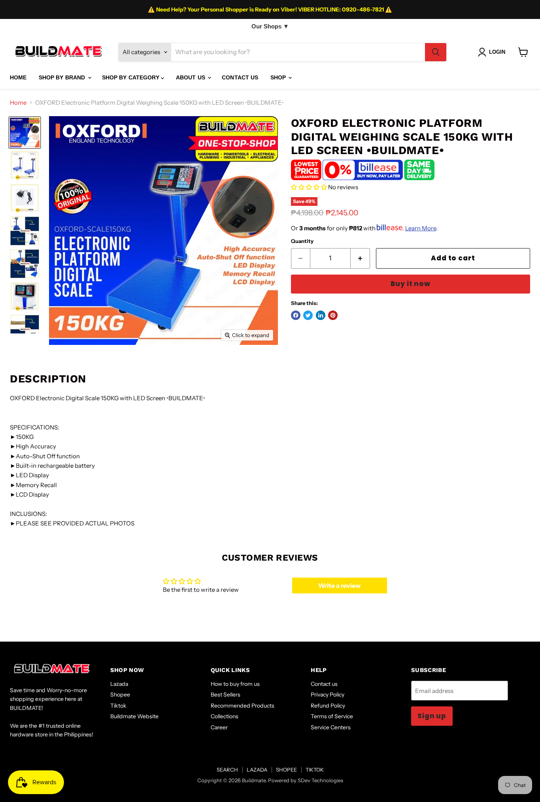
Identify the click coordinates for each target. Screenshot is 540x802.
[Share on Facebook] (295, 315)
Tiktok (118, 705)
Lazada (119, 683)
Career (219, 727)
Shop (279, 77)
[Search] (435, 52)
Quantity (302, 241)
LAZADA (257, 769)
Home (18, 102)
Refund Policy (328, 705)
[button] (309, 187)
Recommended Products (242, 705)
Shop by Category (131, 77)
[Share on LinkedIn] (320, 315)
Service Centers (331, 727)
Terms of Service (332, 716)
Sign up (431, 716)
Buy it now (410, 283)
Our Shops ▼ (270, 26)
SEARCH (227, 769)
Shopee (120, 694)
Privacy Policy (327, 694)
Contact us (324, 683)
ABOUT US (191, 77)
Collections (224, 716)
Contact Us (240, 77)
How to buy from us (235, 683)
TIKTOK (315, 769)
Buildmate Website (134, 716)
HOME (18, 77)
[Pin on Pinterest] (333, 315)
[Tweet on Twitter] (308, 315)
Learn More (420, 228)
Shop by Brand (63, 77)
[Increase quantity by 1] (360, 258)
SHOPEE (286, 769)
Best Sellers (225, 694)
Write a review (339, 585)
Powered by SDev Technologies (305, 780)
